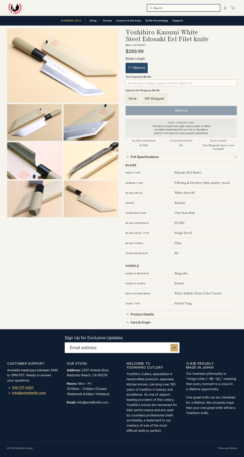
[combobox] (186, 7)
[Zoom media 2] (34, 122)
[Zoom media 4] (34, 160)
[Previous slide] (22, 303)
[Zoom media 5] (91, 160)
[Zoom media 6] (34, 199)
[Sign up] (174, 347)
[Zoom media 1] (62, 65)
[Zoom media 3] (91, 122)
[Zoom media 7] (91, 199)
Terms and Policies (227, 448)
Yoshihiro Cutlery (24, 448)
